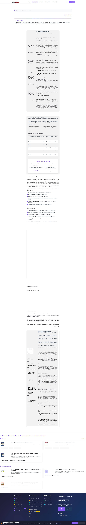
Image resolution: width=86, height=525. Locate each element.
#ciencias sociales (12, 460)
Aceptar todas (75, 523)
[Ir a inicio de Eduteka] (15, 2)
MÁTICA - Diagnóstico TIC (35, 506)
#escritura (56, 475)
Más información (58, 523)
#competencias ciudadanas (21, 460)
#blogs (52, 475)
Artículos (16, 10)
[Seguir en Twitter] (68, 515)
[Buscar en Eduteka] (67, 2)
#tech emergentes (4, 487)
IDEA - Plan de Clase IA (35, 498)
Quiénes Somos (48, 498)
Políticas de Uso (48, 500)
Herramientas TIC (18, 504)
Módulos (17, 500)
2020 (31, 516)
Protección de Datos (49, 502)
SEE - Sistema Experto (20, 508)
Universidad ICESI (48, 504)
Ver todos (83, 438)
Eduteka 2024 (34, 511)
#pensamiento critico (10, 476)
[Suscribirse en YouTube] (63, 515)
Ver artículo (35, 165)
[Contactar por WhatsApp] (70, 515)
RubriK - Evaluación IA (34, 500)
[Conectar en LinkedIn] (66, 515)
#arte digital (47, 475)
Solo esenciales (81, 523)
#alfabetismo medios (5, 460)
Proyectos (17, 502)
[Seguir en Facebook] (59, 515)
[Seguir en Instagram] (61, 515)
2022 (31, 513)
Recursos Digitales (19, 510)
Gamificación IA (34, 504)
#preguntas (3, 476)
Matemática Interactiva (19, 506)
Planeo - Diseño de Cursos (35, 502)
